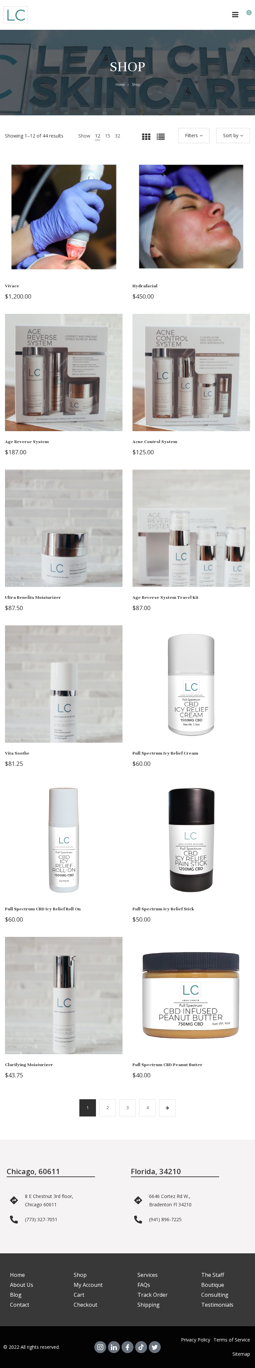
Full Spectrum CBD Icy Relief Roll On (43, 909)
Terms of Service (231, 1340)
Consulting (214, 1294)
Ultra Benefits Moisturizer (33, 597)
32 (117, 136)
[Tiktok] (141, 1347)
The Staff (212, 1275)
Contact (19, 1304)
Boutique (212, 1284)
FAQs (143, 1284)
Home (120, 84)
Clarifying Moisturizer (29, 1064)
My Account (88, 1284)
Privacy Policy (195, 1340)
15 (107, 136)
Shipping (148, 1304)
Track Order (152, 1294)
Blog (16, 1294)
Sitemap (241, 1354)
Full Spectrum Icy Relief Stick (163, 909)
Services (147, 1275)
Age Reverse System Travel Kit (165, 597)
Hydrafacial (144, 286)
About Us (21, 1284)
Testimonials (217, 1304)
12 (97, 136)
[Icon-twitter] (155, 1347)
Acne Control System (154, 441)
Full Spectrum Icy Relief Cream (165, 753)
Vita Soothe (17, 753)
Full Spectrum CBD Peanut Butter (167, 1064)
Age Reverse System (27, 441)
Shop (80, 1275)
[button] (63, 223)
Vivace (12, 286)
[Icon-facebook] (127, 1347)
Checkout (85, 1304)
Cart (79, 1294)
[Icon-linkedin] (114, 1347)
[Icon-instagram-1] (100, 1347)
